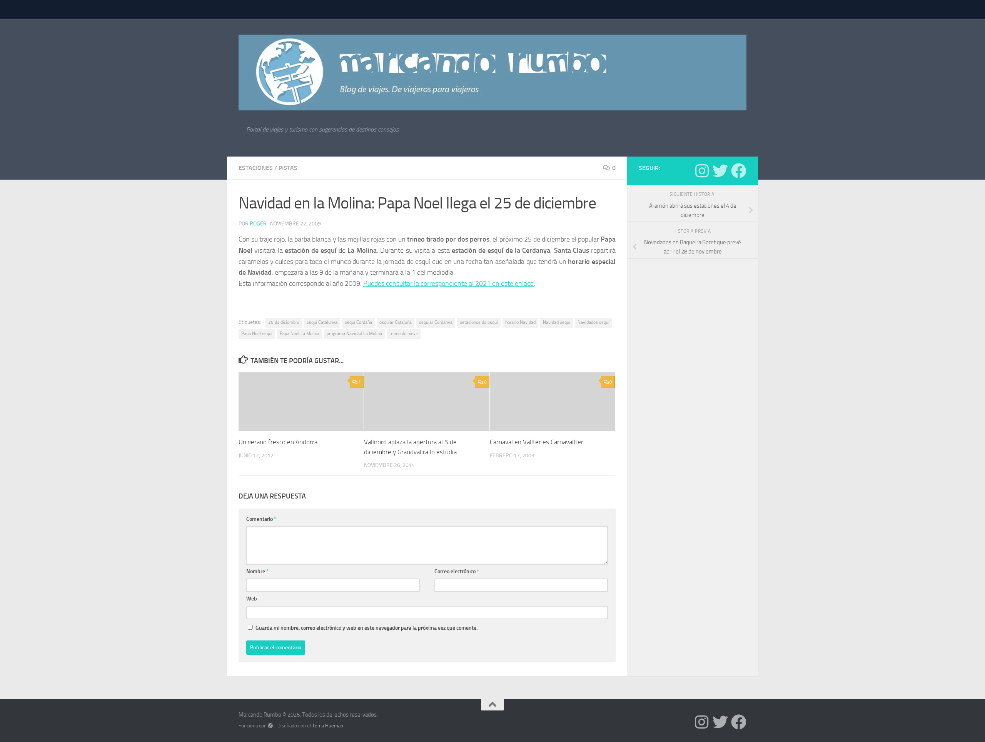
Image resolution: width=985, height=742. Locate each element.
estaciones (256, 168)
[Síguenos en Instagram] (702, 170)
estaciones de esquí (479, 322)
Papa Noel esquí (256, 333)
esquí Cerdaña (358, 322)
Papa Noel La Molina (299, 333)
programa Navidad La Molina (354, 333)
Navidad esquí (556, 322)
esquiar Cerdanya (435, 322)
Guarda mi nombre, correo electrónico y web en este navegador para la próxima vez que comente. (366, 628)
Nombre (257, 571)
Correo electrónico (456, 571)
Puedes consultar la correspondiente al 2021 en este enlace (448, 283)
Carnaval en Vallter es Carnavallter (536, 442)
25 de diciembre (283, 322)
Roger (258, 223)
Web (251, 598)
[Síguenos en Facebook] (738, 170)
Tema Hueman (327, 726)
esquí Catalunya (322, 322)
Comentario (261, 519)
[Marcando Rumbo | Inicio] (492, 72)
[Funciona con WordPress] (270, 725)
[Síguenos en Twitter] (720, 170)
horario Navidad (520, 322)
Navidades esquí (593, 322)
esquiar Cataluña (395, 322)
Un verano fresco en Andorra (278, 442)
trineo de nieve (403, 333)
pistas (288, 168)
